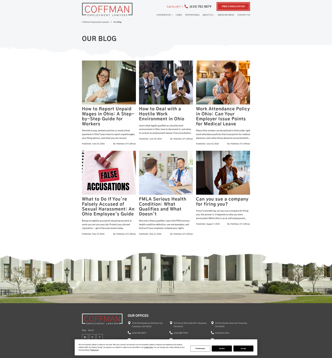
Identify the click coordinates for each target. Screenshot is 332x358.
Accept (243, 348)
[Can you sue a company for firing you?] (223, 173)
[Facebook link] (99, 337)
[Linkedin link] (85, 337)
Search (91, 330)
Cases (179, 14)
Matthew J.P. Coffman (126, 143)
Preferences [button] (94, 350)
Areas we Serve (226, 14)
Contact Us (243, 14)
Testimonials (192, 14)
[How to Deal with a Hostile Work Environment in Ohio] (166, 82)
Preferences (200, 348)
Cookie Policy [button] (148, 347)
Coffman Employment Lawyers (95, 22)
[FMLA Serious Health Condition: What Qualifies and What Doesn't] (166, 173)
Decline (222, 348)
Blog (84, 330)
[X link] (92, 337)
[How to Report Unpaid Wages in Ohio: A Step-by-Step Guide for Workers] (109, 82)
